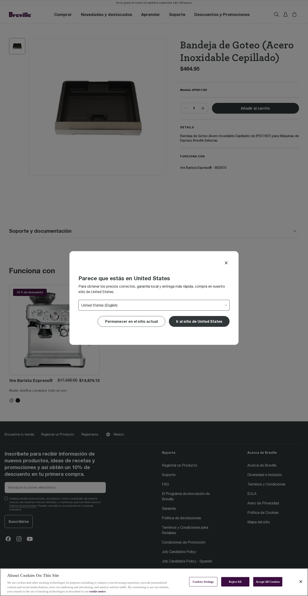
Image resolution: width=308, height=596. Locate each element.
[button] (199, 321)
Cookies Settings (203, 581)
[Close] (226, 263)
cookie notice (97, 591)
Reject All (235, 581)
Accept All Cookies (268, 581)
